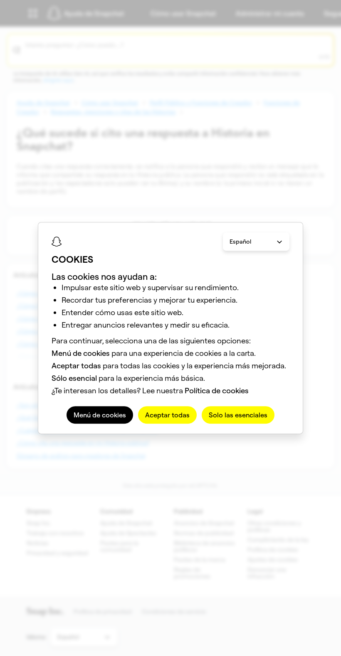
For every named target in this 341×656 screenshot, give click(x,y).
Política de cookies (217, 390)
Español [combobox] (240, 241)
